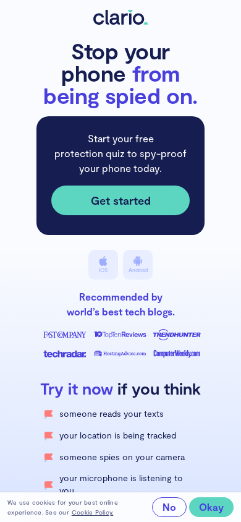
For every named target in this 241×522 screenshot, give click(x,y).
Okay (211, 507)
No (169, 507)
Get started (121, 200)
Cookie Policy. (93, 512)
